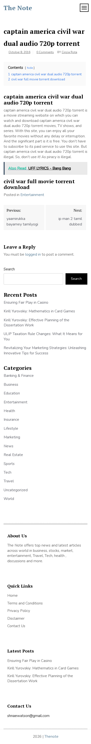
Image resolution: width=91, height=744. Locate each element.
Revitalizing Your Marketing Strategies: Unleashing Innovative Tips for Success (45, 350)
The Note (18, 8)
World (9, 498)
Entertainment (32, 194)
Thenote (51, 736)
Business (11, 384)
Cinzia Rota (69, 52)
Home (12, 595)
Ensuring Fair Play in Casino (26, 302)
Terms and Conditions (25, 603)
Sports (9, 463)
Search (9, 269)
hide (30, 68)
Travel (9, 481)
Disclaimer (16, 618)
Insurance (11, 419)
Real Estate (13, 454)
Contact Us (16, 626)
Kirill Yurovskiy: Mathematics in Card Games (39, 311)
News (8, 446)
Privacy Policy (18, 610)
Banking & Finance (19, 375)
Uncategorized (16, 490)
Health (9, 410)
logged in (33, 254)
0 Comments (45, 52)
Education (12, 393)
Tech (7, 472)
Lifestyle (11, 428)
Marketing (12, 437)
